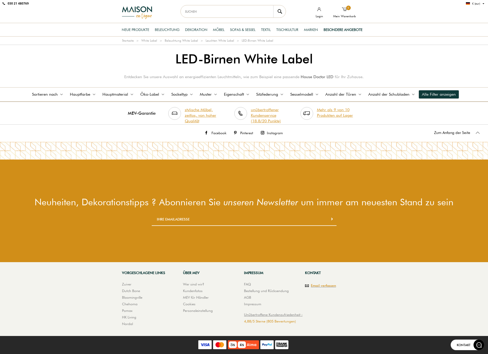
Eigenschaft (234, 94)
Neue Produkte (135, 30)
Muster (206, 94)
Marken (311, 30)
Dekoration (196, 30)
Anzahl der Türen (340, 94)
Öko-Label (149, 94)
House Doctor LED (317, 76)
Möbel (218, 30)
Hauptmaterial (115, 94)
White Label (149, 40)
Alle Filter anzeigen (439, 94)
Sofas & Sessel (242, 30)
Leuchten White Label (220, 40)
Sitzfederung (267, 94)
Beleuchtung (167, 30)
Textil (266, 30)
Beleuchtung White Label (181, 40)
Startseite (128, 40)
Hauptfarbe (80, 94)
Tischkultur (287, 30)
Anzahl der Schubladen (388, 94)
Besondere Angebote (343, 30)
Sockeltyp (179, 94)
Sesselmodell (301, 94)
